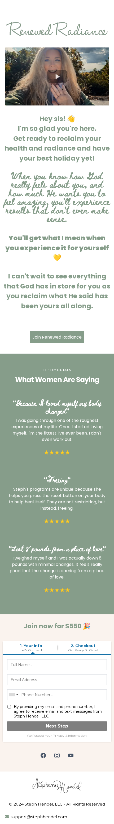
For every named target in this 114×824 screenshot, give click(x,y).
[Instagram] (57, 755)
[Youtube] (71, 755)
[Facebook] (43, 755)
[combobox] (13, 695)
